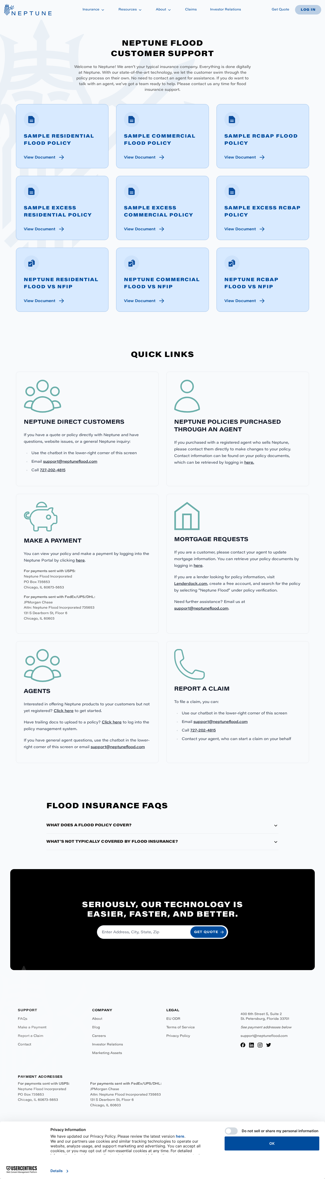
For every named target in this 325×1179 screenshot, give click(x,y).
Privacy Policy (178, 1036)
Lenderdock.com (190, 584)
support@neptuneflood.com (70, 462)
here (80, 561)
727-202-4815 (52, 470)
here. (249, 463)
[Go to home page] (28, 10)
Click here (64, 711)
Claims (191, 9)
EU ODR (173, 1019)
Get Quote (280, 9)
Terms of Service (180, 1027)
